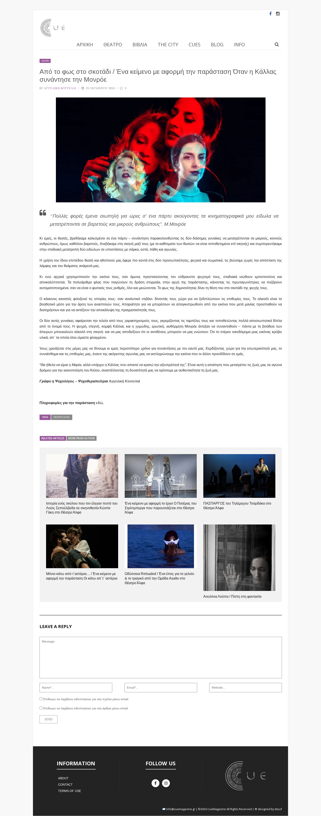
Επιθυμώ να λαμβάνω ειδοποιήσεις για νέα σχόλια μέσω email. (86, 699)
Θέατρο (113, 44)
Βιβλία (140, 44)
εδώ (99, 403)
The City (168, 44)
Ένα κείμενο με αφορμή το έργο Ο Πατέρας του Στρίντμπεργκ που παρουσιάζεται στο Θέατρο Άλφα (161, 508)
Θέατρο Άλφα (62, 417)
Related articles (52, 438)
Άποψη (45, 60)
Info (239, 44)
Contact (65, 784)
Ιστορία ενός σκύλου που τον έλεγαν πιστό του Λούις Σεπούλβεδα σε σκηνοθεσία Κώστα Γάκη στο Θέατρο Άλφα (81, 508)
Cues (194, 44)
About (63, 778)
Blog (217, 44)
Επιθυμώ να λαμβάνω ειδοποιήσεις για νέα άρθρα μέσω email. (86, 708)
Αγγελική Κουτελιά (60, 88)
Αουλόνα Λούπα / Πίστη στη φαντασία (232, 596)
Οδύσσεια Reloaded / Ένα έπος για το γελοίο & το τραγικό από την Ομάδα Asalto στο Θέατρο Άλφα (159, 578)
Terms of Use (69, 791)
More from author (81, 438)
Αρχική (85, 44)
